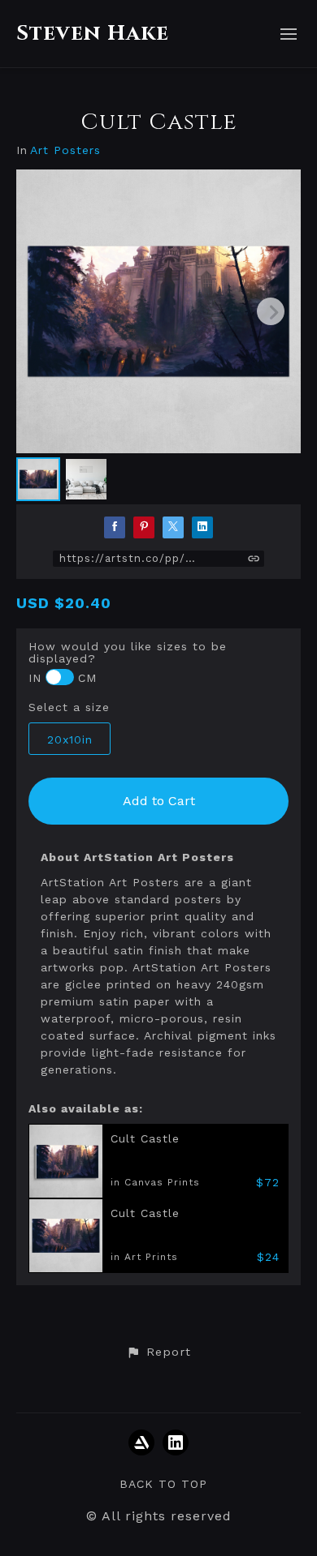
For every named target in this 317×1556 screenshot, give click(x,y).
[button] (158, 1352)
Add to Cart (159, 800)
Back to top (163, 1483)
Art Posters (65, 150)
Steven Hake (92, 33)
